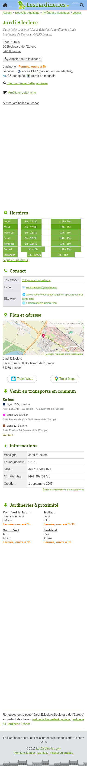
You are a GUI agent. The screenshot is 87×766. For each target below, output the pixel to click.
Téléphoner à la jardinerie (36, 280)
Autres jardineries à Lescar (21, 103)
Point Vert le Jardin (16, 512)
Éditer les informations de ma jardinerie (63, 489)
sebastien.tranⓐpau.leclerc (41, 287)
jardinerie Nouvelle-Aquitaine (51, 719)
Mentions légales (24, 752)
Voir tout (8, 435)
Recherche (82, 5)
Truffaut (49, 512)
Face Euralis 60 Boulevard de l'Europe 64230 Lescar (19, 46)
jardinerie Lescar (19, 724)
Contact (43, 752)
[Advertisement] (43, 156)
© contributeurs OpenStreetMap (66, 323)
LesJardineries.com (48, 748)
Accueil (5, 5)
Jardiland (50, 530)
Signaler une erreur (15, 260)
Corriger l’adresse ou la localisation (64, 354)
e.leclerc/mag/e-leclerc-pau (41, 303)
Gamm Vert (11, 530)
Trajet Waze (25, 378)
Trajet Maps (67, 378)
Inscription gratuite (61, 752)
